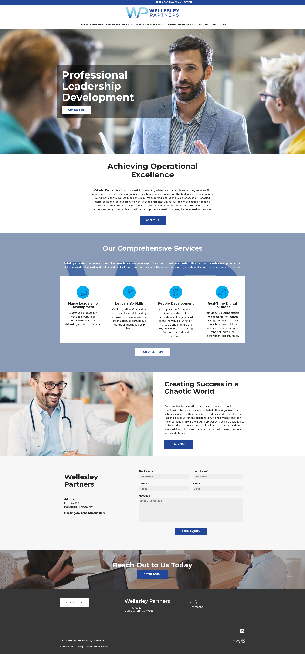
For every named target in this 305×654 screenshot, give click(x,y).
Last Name (201, 471)
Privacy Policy (66, 646)
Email (198, 484)
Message (144, 495)
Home (193, 600)
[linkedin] (242, 630)
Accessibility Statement (97, 646)
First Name (147, 471)
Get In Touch (153, 574)
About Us (202, 24)
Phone (144, 484)
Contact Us (219, 24)
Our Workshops (153, 352)
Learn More (179, 444)
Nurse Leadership (91, 24)
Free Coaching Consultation (174, 2)
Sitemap (80, 646)
